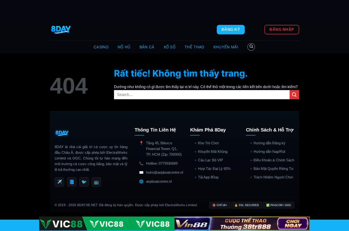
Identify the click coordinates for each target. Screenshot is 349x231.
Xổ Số (170, 47)
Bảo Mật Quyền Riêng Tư (273, 169)
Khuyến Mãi (225, 47)
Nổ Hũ (124, 47)
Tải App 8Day (208, 177)
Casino (101, 47)
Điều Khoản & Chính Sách (274, 160)
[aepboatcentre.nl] (61, 29)
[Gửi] (294, 94)
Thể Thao (194, 47)
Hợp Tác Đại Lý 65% (214, 169)
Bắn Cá (147, 47)
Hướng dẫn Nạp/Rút (269, 151)
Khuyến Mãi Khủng (212, 151)
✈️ (59, 182)
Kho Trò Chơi (208, 143)
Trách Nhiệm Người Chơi (273, 177)
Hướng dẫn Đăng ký (269, 143)
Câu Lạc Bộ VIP (210, 160)
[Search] (251, 47)
